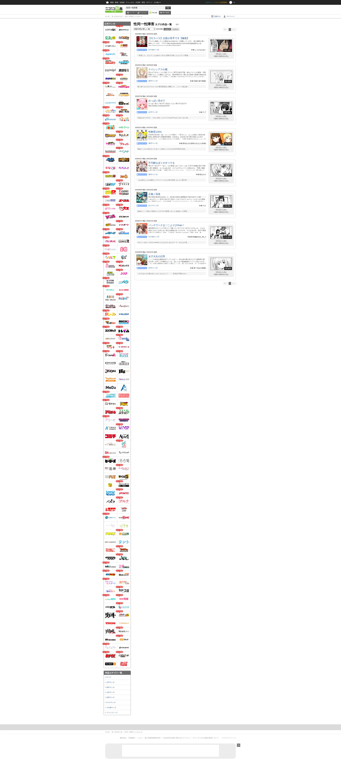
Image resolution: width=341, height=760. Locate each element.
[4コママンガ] (153, 205)
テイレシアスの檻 (158, 69)
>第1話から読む (221, 54)
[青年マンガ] (153, 81)
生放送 (122, 2)
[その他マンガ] (154, 50)
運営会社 (123, 738)
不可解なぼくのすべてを (161, 163)
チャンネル (130, 2)
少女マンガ (110, 692)
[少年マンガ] (153, 112)
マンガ (154, 13)
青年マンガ (110, 687)
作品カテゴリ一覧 (113, 673)
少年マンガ (110, 682)
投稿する (217, 16)
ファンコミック (112, 712)
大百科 (137, 2)
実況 (143, 2)
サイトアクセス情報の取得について (206, 738)
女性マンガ (110, 697)
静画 (116, 2)
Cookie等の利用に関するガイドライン (177, 738)
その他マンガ (111, 707)
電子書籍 (166, 13)
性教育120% (155, 131)
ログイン (209, 2)
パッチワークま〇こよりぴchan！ (166, 225)
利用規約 (132, 738)
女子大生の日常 (156, 256)
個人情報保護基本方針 (153, 738)
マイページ (231, 16)
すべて (108, 677)
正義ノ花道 (154, 194)
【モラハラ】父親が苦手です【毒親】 (168, 38)
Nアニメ (149, 2)
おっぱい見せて (156, 100)
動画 (112, 2)
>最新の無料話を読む (221, 56)
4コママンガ (110, 702)
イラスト (143, 13)
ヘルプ (139, 738)
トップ (131, 13)
